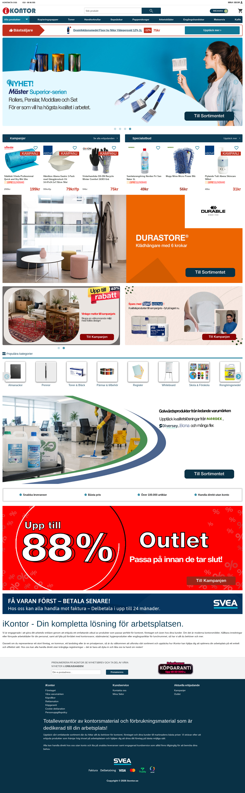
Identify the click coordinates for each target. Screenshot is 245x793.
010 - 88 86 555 (28, 2)
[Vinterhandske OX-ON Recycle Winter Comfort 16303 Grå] (100, 160)
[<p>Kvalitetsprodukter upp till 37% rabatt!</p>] (183, 315)
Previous (9, 82)
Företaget (50, 690)
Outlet (177, 694)
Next (236, 82)
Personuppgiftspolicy (56, 712)
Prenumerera (117, 672)
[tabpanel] (61, 315)
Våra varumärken (54, 694)
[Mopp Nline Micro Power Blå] (184, 160)
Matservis (219, 19)
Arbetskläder (166, 19)
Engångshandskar (193, 19)
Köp (135, 167)
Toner (71, 19)
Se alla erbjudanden (104, 138)
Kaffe (238, 19)
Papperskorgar (140, 19)
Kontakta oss (9, 2)
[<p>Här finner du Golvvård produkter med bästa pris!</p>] (122, 439)
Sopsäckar (116, 19)
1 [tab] (115, 129)
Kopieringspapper (48, 19)
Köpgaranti (51, 705)
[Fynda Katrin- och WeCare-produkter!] (61, 315)
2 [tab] (120, 129)
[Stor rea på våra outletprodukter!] (122, 547)
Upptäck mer (211, 30)
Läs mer (33, 167)
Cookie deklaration (55, 708)
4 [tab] (130, 129)
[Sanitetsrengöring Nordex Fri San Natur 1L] (144, 160)
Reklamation (51, 701)
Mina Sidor (234, 2)
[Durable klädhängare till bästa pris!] (122, 238)
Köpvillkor (50, 697)
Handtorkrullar (92, 19)
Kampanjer (180, 690)
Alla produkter (12, 19)
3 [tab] (125, 129)
